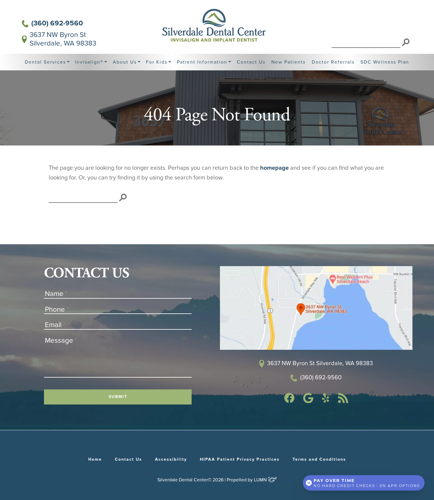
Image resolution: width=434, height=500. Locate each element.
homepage (274, 167)
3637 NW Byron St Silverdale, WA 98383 (63, 39)
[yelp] (325, 400)
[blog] (343, 401)
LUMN (261, 480)
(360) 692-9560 (57, 23)
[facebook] (289, 401)
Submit (118, 396)
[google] (308, 401)
